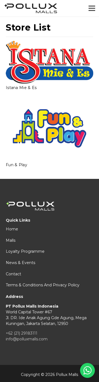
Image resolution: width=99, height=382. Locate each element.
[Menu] (92, 8)
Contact (13, 273)
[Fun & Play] (49, 128)
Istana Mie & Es (21, 87)
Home (12, 229)
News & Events (20, 262)
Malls (10, 240)
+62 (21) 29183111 (21, 333)
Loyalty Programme (25, 251)
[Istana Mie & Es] (49, 62)
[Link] (30, 8)
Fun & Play (16, 164)
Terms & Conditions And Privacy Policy (42, 285)
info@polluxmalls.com (27, 339)
